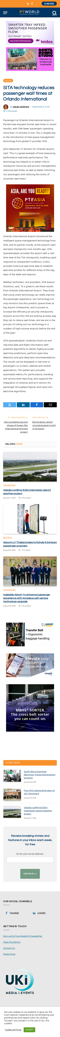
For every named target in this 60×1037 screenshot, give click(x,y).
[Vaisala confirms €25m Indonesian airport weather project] (30, 467)
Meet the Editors (11, 942)
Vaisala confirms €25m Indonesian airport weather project (38, 811)
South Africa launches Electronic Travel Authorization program (39, 774)
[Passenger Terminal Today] (29, 13)
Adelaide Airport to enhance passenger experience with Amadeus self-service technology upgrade (26, 598)
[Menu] (5, 12)
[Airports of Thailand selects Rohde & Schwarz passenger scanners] (30, 519)
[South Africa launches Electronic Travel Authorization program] (12, 776)
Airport (8, 80)
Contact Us (9, 948)
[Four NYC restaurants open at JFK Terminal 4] (12, 795)
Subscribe (49, 3)
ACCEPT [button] (29, 1030)
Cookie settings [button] (13, 1030)
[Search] (54, 12)
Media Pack (9, 954)
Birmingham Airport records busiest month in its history (44, 425)
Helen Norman (21, 107)
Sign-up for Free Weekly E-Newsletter (22, 936)
